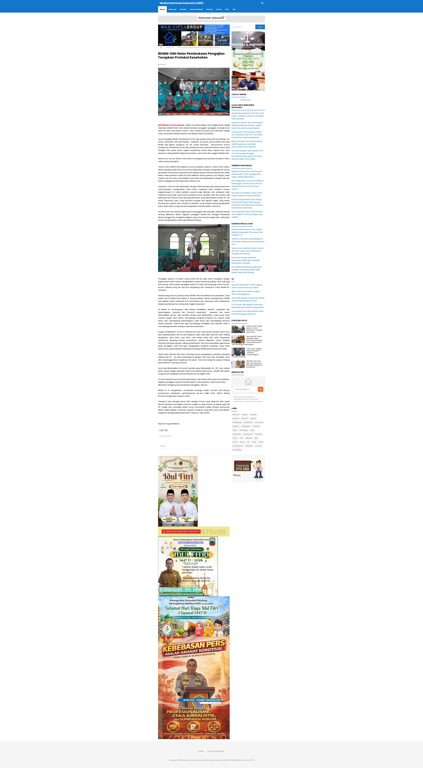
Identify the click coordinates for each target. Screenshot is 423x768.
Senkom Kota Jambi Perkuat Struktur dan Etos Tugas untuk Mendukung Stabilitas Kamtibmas (248, 251)
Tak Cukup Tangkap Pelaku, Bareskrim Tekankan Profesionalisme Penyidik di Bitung (247, 353)
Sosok (242, 442)
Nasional (256, 426)
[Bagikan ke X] (164, 430)
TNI (248, 442)
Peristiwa (258, 434)
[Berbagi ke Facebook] (166, 430)
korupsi (258, 446)
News (235, 430)
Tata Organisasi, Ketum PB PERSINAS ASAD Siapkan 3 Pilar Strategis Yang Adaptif (247, 214)
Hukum (253, 418)
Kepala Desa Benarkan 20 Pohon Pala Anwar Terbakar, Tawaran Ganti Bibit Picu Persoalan (248, 116)
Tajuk (254, 442)
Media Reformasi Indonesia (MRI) (195, 760)
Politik (235, 438)
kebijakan (249, 446)
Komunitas (259, 422)
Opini (252, 430)
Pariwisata (237, 434)
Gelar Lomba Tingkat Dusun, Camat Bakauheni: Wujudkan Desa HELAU (254, 329)
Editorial (236, 418)
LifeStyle (236, 426)
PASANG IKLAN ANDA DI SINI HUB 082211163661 (182, 531)
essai (261, 442)
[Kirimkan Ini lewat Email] (160, 430)
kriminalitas (237, 450)
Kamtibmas (237, 422)
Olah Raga (243, 430)
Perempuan (247, 434)
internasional (238, 446)
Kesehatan (248, 422)
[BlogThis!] (162, 430)
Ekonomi (245, 418)
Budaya (245, 415)
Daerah (253, 415)
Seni (256, 438)
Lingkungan (246, 426)
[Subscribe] (260, 389)
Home (161, 47)
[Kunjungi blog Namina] (248, 468)
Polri (241, 438)
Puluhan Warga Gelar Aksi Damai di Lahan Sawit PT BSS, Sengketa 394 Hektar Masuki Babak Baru (247, 174)
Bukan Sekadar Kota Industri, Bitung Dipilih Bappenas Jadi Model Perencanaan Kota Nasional (247, 144)
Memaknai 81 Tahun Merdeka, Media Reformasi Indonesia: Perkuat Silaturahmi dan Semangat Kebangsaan (247, 340)
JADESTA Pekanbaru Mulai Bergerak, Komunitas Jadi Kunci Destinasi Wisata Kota (248, 242)
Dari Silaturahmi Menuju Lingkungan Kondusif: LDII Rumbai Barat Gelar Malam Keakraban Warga (247, 270)
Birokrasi (236, 415)
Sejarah (249, 438)
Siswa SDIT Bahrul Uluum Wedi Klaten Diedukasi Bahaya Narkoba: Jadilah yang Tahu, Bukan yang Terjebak (247, 125)
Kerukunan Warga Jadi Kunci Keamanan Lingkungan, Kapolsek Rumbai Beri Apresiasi (246, 260)
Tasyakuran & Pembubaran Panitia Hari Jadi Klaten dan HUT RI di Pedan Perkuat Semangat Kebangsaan (247, 135)
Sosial (235, 442)
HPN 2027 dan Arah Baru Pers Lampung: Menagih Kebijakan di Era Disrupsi (254, 364)
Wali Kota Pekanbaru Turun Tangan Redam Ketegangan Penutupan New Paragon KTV (247, 232)
